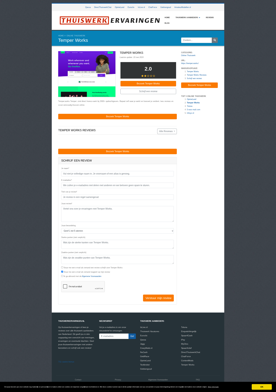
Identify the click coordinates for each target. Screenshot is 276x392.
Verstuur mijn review (158, 298)
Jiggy (142, 344)
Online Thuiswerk (76, 36)
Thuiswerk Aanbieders (187, 18)
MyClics (184, 344)
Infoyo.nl (190, 113)
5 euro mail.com (193, 109)
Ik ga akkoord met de (82, 276)
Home (167, 18)
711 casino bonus (66, 362)
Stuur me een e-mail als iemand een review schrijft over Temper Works (93, 268)
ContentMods (187, 360)
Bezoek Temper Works (199, 85)
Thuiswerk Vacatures (149, 331)
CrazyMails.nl (146, 348)
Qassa (88, 7)
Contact (78, 380)
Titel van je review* (69, 192)
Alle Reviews (166, 131)
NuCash (143, 352)
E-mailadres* (66, 180)
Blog (167, 23)
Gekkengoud (165, 7)
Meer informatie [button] (213, 387)
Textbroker (145, 365)
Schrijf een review (194, 78)
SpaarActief (186, 348)
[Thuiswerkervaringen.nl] (110, 20)
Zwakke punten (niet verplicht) (73, 252)
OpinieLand (119, 7)
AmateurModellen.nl (182, 7)
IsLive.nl (141, 7)
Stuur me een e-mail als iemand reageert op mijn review (87, 272)
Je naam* (65, 168)
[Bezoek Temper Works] (86, 74)
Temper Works (193, 71)
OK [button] (261, 387)
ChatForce (152, 7)
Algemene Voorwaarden (91, 276)
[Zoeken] (215, 40)
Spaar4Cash (186, 335)
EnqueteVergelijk (188, 331)
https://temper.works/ (190, 63)
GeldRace (144, 356)
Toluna (189, 106)
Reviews (210, 18)
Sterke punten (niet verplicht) (73, 237)
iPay (183, 340)
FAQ (198, 380)
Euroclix (131, 7)
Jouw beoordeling (68, 225)
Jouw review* (66, 203)
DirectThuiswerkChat (102, 7)
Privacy (118, 380)
